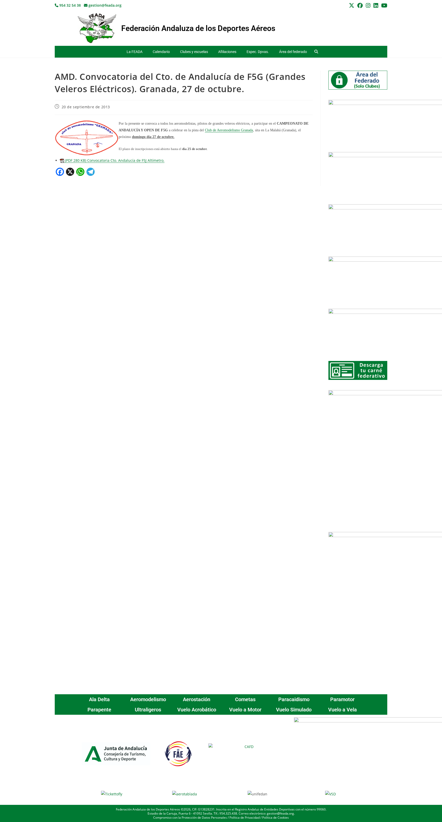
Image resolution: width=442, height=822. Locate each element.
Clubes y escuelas (194, 52)
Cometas (245, 699)
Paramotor (342, 699)
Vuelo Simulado (294, 710)
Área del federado (293, 52)
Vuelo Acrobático (196, 710)
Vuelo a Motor (245, 710)
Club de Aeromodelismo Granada (229, 130)
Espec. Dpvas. (258, 52)
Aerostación (196, 699)
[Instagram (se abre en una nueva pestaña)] (368, 5)
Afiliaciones (227, 52)
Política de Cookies (275, 817)
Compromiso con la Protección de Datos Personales (190, 817)
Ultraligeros (148, 710)
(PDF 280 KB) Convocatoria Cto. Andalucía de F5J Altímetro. (114, 160)
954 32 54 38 (69, 5)
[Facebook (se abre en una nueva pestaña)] (360, 5)
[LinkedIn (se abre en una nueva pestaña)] (376, 5)
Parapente (99, 710)
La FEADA (134, 52)
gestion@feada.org (104, 5)
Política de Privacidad (244, 817)
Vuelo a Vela (342, 710)
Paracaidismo (294, 699)
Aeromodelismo (148, 699)
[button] (316, 52)
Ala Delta (99, 699)
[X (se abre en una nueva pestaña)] (351, 5)
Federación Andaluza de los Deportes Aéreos (198, 28)
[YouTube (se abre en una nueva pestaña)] (383, 5)
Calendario (161, 52)
